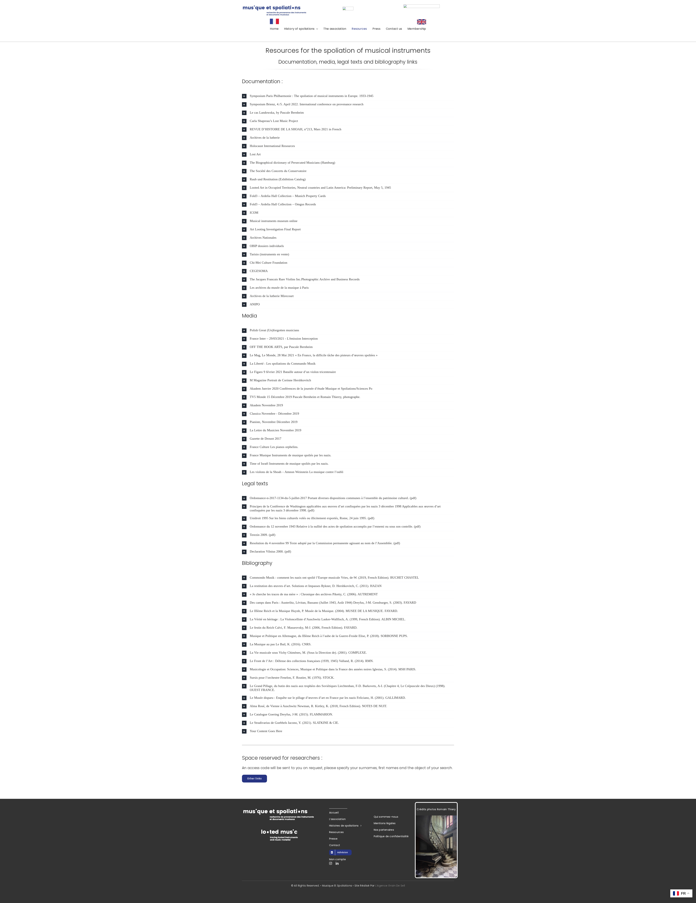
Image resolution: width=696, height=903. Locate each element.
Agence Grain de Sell (391, 885)
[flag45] (421, 20)
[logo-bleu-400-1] (274, 6)
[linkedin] (337, 863)
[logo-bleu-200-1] (421, 6)
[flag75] (274, 20)
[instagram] (330, 863)
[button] (348, 96)
